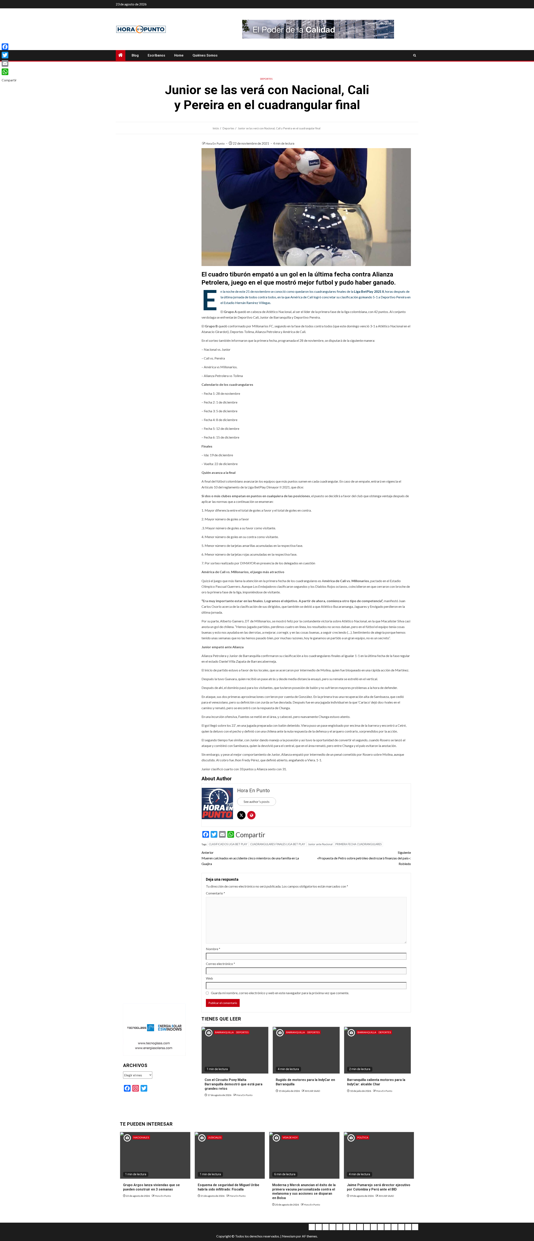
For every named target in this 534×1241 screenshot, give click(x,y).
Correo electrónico (220, 964)
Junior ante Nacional (320, 844)
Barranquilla (224, 1032)
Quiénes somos (205, 55)
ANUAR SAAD (312, 1090)
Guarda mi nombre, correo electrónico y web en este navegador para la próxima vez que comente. (280, 993)
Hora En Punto (215, 143)
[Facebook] (9, 47)
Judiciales (214, 1137)
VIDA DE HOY (290, 1137)
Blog (135, 55)
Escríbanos (156, 55)
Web (209, 978)
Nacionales (141, 1137)
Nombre (213, 949)
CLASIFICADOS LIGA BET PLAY (228, 844)
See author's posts (257, 801)
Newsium (289, 1236)
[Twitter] (9, 55)
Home (179, 55)
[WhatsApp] (9, 72)
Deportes (266, 78)
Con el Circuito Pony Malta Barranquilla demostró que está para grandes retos (233, 1084)
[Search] (414, 55)
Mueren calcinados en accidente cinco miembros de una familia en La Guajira (250, 858)
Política (362, 1137)
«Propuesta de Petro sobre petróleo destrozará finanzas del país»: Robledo (364, 858)
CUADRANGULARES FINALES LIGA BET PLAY (277, 844)
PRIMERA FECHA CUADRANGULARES (358, 844)
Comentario (215, 893)
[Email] (9, 63)
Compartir (250, 834)
